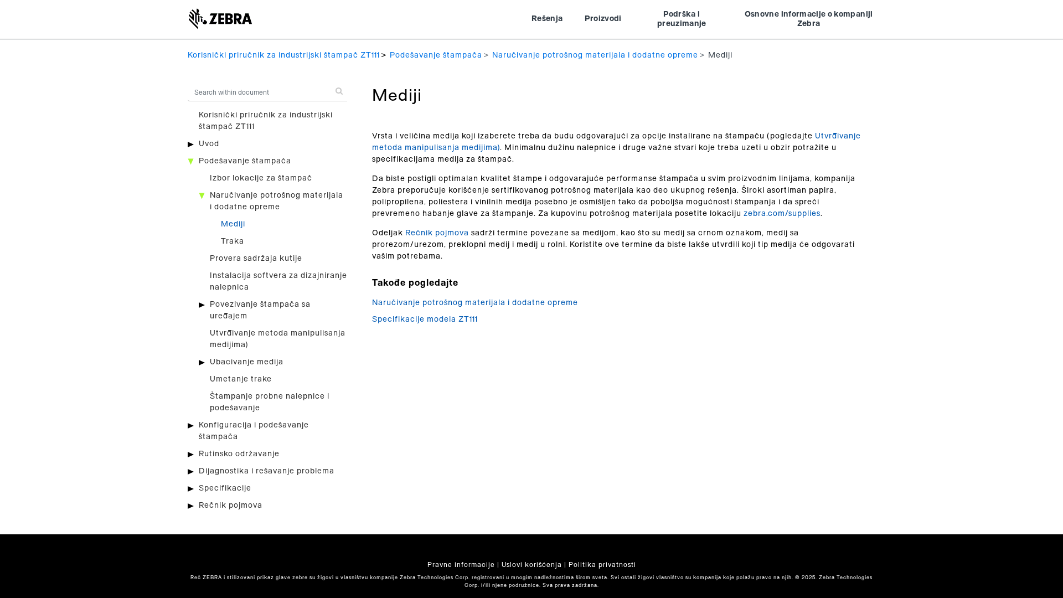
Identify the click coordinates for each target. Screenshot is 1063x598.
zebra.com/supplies (782, 214)
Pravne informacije (461, 564)
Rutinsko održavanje (239, 454)
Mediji (233, 224)
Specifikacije (225, 488)
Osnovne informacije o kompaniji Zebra (809, 19)
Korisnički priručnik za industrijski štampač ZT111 (284, 55)
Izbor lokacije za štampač (261, 178)
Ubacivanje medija (246, 362)
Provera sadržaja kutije (256, 258)
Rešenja (547, 19)
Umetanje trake (241, 379)
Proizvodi (603, 19)
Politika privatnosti (602, 564)
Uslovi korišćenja (532, 564)
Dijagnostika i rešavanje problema (266, 471)
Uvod (209, 144)
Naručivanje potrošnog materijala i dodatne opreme (595, 55)
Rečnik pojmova (230, 505)
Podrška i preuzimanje (681, 19)
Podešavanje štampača (436, 55)
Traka (232, 241)
